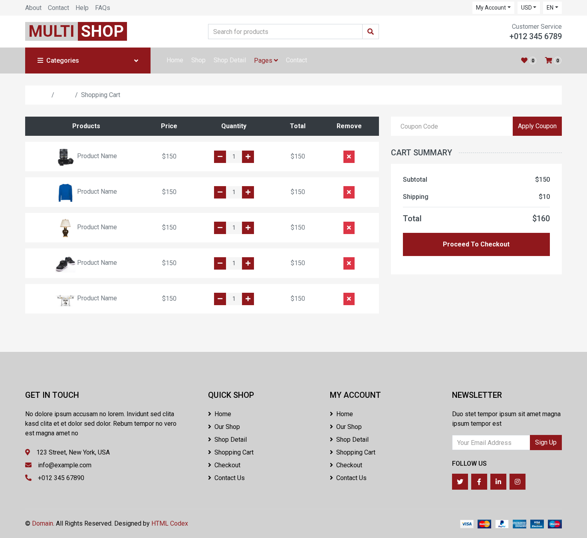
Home (175, 60)
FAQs (102, 8)
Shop (198, 60)
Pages (264, 60)
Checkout (227, 465)
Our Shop (227, 427)
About (33, 8)
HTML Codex (169, 523)
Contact (58, 8)
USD (526, 7)
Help (82, 8)
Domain (42, 523)
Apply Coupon (537, 126)
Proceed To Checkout (476, 244)
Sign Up (546, 442)
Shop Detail (230, 60)
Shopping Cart (234, 452)
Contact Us (229, 478)
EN (550, 7)
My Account (491, 7)
